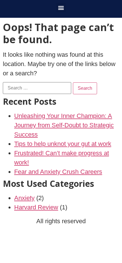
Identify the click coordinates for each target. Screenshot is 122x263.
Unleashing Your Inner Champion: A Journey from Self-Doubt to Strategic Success (64, 125)
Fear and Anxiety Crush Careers (58, 171)
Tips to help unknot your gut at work (62, 143)
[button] (61, 7)
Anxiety (24, 197)
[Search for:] (37, 88)
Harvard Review (36, 207)
